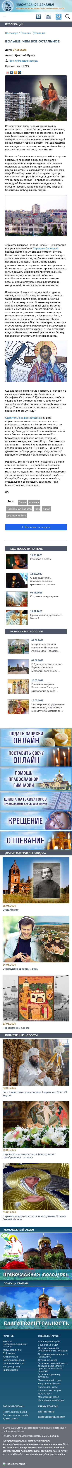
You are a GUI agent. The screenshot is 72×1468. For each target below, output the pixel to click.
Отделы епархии (48, 1336)
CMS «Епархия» (50, 1436)
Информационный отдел (51, 1400)
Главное (25, 33)
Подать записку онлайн (15, 1412)
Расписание (46, 1411)
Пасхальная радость (19, 508)
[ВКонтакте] (12, 71)
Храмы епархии (48, 1406)
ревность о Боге (16, 515)
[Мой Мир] (19, 71)
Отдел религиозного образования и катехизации (53, 1349)
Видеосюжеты (10, 1370)
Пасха (22, 502)
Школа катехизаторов (49, 1390)
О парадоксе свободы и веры (20, 968)
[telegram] (58, 17)
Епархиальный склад (49, 1383)
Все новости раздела (37, 527)
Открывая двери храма (44, 596)
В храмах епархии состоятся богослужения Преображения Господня (29, 1156)
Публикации (38, 33)
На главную (11, 33)
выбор (46, 508)
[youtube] (48, 16)
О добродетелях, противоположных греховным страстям (42, 581)
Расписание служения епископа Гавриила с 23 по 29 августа (35, 1094)
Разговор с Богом (40, 558)
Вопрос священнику (51, 1417)
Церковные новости (13, 1363)
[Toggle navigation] (4, 16)
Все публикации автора (23, 60)
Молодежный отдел (48, 1397)
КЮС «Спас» (45, 1393)
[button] (67, 17)
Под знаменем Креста (16, 1027)
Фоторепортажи (11, 1366)
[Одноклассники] (16, 71)
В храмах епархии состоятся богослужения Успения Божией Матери (34, 1218)
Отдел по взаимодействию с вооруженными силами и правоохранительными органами (53, 1367)
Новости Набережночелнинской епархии (15, 1344)
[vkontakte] (38, 16)
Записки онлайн (13, 1406)
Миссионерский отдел (49, 1380)
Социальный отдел (48, 1345)
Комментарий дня (12, 1350)
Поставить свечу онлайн (15, 1415)
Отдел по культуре (47, 1360)
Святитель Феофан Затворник (23, 417)
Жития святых (10, 1356)
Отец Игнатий (11, 909)
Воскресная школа (48, 1387)
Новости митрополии (14, 1360)
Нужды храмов (10, 1418)
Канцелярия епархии (49, 1341)
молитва (34, 502)
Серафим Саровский (45, 248)
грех (37, 508)
